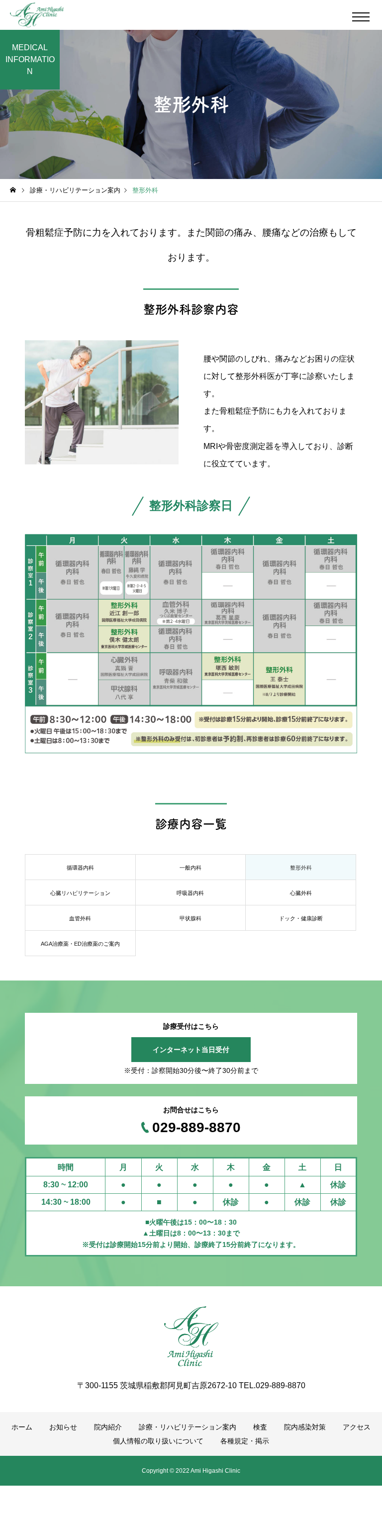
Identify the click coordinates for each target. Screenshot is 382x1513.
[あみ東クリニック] (37, 14)
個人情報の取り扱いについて (158, 1441)
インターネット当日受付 (191, 1050)
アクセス (357, 1427)
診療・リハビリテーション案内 (187, 1427)
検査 (260, 1427)
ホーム (21, 1427)
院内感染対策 (305, 1427)
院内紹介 (108, 1427)
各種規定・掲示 (244, 1441)
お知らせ (63, 1427)
